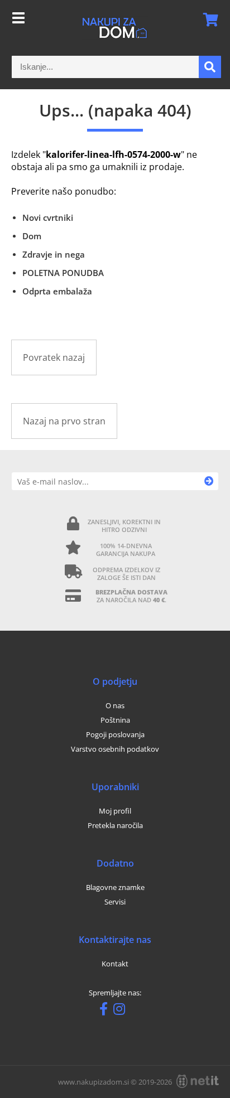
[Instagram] (122, 1011)
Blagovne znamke (115, 887)
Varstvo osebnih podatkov (115, 749)
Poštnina (115, 720)
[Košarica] (207, 19)
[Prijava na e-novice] (209, 481)
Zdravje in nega (53, 254)
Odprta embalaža (57, 291)
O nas (115, 705)
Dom (31, 235)
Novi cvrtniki (47, 217)
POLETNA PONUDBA (63, 272)
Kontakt (115, 964)
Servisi (115, 902)
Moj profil (115, 811)
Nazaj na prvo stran (64, 421)
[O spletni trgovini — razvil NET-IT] (197, 1081)
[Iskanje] (210, 67)
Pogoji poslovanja (115, 734)
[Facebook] (106, 1011)
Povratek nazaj (54, 357)
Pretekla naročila (115, 825)
